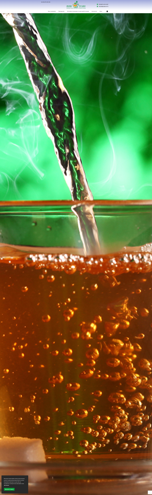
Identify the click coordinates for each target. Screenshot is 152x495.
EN (43, 2)
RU (49, 2)
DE (47, 2)
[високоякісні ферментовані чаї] (76, 5)
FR (45, 2)
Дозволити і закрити (9, 489)
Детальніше (6, 485)
